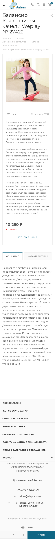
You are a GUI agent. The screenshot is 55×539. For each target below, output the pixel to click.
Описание (12, 256)
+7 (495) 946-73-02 (28, 490)
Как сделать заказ (15, 411)
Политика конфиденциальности (25, 442)
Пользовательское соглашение (24, 450)
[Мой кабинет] (44, 4)
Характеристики (38, 256)
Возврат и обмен (14, 426)
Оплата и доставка (15, 418)
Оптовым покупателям (18, 434)
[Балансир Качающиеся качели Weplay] (27, 80)
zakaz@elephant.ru (30, 496)
